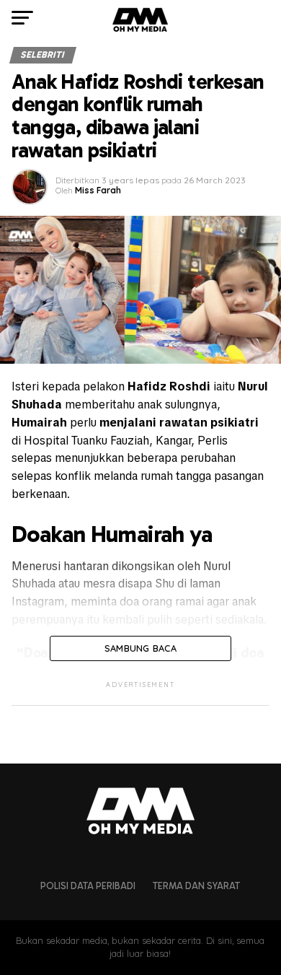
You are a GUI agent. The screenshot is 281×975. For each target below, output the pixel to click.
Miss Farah (98, 190)
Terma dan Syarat (196, 885)
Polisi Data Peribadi (87, 885)
